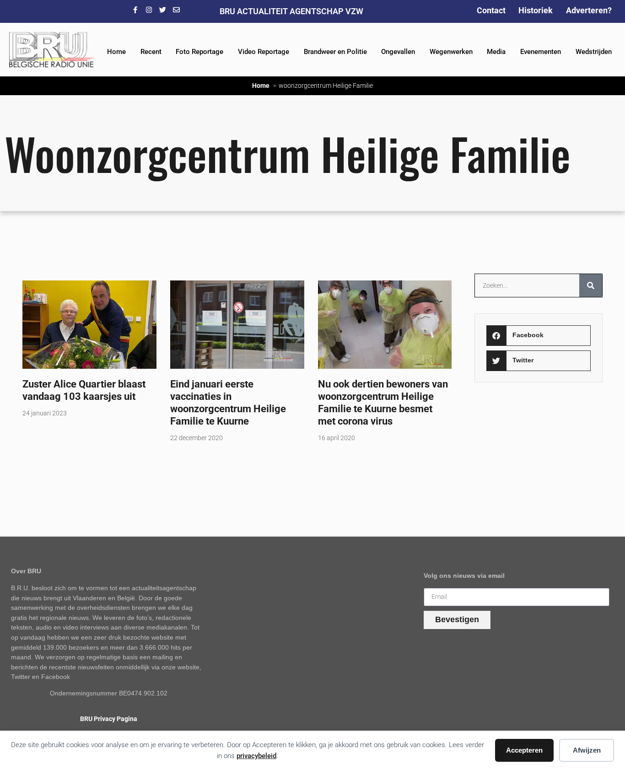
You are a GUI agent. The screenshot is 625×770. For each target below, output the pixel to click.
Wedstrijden (594, 52)
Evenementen (540, 52)
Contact (491, 10)
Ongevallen (398, 52)
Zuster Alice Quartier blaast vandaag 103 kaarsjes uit (83, 390)
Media (496, 52)
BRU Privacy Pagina (108, 719)
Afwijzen (587, 750)
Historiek (535, 10)
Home (116, 52)
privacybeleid (256, 756)
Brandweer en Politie (335, 52)
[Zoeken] (590, 285)
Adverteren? (589, 10)
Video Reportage (263, 52)
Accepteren (524, 750)
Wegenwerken (451, 52)
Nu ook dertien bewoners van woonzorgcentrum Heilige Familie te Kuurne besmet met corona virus (383, 402)
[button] (538, 335)
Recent (151, 52)
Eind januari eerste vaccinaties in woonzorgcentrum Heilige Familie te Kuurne (228, 402)
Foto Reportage (199, 52)
